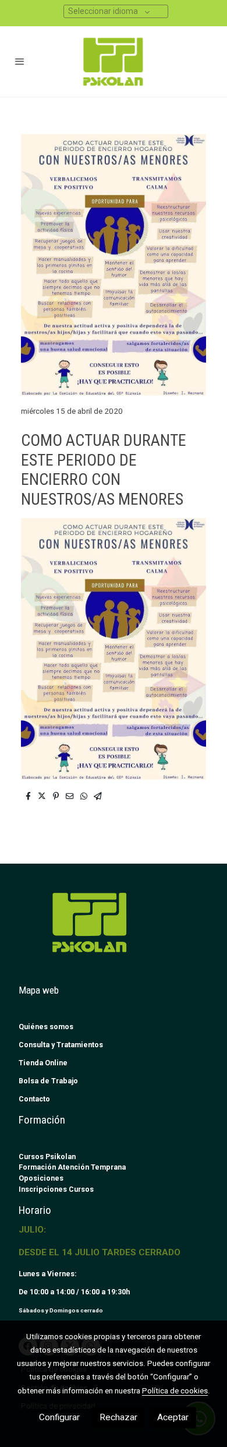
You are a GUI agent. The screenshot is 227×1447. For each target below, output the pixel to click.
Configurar (59, 1417)
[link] (113, 61)
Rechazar (118, 1417)
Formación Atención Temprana (72, 1167)
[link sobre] (113, 929)
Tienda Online (43, 1062)
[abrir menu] (19, 61)
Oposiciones (41, 1178)
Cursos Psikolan (47, 1156)
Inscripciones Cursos (56, 1189)
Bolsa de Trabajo (48, 1080)
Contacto (34, 1098)
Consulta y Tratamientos (61, 1044)
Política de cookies (175, 1390)
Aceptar (173, 1417)
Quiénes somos (46, 1026)
